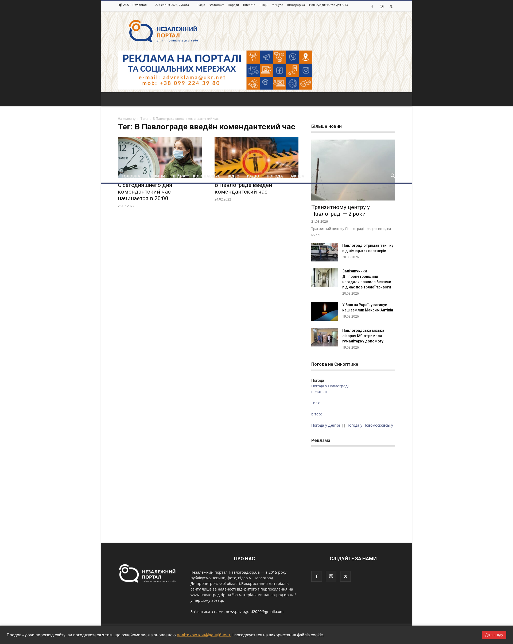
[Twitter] (391, 6)
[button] (392, 176)
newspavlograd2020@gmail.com (254, 611)
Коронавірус (206, 176)
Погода (275, 176)
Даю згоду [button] (494, 635)
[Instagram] (381, 6)
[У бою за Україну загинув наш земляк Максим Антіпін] (324, 311)
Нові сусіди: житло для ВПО (328, 5)
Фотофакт (216, 5)
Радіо (201, 5)
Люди (263, 5)
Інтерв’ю (249, 5)
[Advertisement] (256, 129)
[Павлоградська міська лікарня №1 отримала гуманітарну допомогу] (324, 337)
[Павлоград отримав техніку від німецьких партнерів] (324, 252)
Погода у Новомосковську (370, 425)
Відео (233, 176)
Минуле (277, 5)
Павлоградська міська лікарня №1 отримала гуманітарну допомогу (363, 335)
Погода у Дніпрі (325, 425)
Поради (233, 5)
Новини (156, 176)
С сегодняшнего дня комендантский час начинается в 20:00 (145, 192)
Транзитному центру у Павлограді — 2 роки (340, 210)
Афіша (297, 176)
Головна (131, 176)
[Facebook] (372, 6)
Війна (179, 176)
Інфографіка (296, 5)
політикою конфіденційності (204, 635)
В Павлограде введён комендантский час (243, 188)
